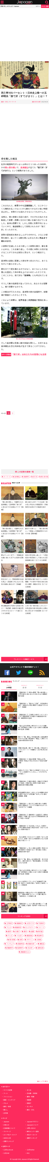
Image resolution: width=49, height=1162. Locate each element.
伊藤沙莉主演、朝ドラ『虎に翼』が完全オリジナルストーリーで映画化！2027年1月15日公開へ (33, 750)
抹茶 (20, 940)
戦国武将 (18, 927)
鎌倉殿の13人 (25, 952)
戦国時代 (26, 477)
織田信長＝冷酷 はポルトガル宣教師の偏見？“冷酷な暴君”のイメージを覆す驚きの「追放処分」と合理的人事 (32, 894)
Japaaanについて (32, 1125)
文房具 (39, 940)
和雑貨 (29, 1100)
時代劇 (40, 931)
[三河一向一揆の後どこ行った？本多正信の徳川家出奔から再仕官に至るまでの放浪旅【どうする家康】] (36, 597)
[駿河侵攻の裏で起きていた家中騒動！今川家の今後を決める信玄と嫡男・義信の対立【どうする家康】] (36, 570)
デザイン (30, 940)
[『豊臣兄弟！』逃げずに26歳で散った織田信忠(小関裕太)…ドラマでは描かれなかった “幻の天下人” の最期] (9, 808)
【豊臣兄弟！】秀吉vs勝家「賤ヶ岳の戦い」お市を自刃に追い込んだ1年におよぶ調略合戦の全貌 (32, 694)
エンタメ (30, 1106)
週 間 (24, 687)
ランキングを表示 (24, 916)
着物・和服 (30, 1096)
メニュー (2, 2)
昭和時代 (20, 948)
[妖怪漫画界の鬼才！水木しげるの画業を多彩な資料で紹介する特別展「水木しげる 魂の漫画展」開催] (9, 797)
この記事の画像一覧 (25, 471)
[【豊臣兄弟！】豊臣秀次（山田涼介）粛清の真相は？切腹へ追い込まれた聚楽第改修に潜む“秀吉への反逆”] (9, 819)
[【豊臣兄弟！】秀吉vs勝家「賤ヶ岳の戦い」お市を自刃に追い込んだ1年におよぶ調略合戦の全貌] (9, 696)
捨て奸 (35, 477)
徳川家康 (12, 940)
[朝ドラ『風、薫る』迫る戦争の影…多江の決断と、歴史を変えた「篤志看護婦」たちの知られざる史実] (9, 863)
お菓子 (17, 931)
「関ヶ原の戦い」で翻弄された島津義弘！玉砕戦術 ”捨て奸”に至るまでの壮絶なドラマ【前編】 (12, 532)
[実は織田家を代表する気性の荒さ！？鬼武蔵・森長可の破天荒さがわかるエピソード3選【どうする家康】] (12, 597)
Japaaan (24, 2)
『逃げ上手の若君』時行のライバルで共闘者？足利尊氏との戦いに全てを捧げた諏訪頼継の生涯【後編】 (33, 872)
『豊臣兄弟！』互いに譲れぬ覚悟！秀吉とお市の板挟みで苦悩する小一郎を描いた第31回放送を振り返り (33, 850)
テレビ (10, 935)
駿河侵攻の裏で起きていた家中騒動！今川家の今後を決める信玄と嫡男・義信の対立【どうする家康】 (36, 583)
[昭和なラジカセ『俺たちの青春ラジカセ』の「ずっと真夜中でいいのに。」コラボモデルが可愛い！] (9, 774)
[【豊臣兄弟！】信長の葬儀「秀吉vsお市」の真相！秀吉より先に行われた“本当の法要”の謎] (9, 763)
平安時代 (41, 923)
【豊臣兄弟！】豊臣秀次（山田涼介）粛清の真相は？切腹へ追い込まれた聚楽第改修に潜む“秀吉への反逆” (33, 816)
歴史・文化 (4, 102)
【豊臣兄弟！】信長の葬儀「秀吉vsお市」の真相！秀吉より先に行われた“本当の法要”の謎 (33, 761)
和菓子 (29, 1103)
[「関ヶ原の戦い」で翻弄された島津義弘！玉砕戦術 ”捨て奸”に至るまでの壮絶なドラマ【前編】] (12, 520)
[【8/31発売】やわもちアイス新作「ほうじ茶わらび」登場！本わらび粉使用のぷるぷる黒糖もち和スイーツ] (9, 841)
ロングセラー (29, 927)
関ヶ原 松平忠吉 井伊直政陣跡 (24, 339)
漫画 (32, 931)
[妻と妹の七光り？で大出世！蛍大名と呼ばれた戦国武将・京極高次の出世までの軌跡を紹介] (36, 493)
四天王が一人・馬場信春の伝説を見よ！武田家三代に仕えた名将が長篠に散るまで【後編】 (12, 581)
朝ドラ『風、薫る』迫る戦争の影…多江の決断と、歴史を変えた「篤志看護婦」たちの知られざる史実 (33, 861)
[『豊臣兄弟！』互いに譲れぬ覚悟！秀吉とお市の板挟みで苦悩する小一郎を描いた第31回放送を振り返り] (9, 852)
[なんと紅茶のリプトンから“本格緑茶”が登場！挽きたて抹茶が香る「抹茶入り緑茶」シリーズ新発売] (9, 886)
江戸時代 (9, 923)
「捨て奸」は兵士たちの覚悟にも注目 (24, 354)
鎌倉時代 (10, 948)
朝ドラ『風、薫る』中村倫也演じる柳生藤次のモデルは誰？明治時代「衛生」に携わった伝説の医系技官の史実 (33, 738)
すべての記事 (7, 1090)
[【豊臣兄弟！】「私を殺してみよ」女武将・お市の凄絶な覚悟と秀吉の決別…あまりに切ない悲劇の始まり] (9, 830)
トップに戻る (43, 1081)
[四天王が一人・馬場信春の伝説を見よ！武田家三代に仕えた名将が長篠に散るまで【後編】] (12, 570)
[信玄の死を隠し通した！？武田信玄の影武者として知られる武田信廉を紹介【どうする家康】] (36, 546)
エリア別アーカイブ (10, 1135)
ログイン (38, 6)
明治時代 (40, 935)
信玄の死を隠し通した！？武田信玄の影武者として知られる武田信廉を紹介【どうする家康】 (36, 557)
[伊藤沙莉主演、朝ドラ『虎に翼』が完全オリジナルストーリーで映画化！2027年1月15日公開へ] (9, 752)
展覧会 (42, 944)
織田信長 (30, 935)
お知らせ (6, 1125)
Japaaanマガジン (32, 1121)
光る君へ (30, 948)
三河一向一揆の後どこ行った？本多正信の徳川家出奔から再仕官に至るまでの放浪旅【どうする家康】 (36, 609)
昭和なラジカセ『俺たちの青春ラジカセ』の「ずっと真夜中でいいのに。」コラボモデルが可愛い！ (33, 772)
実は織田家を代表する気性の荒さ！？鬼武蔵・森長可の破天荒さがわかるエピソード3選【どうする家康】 (12, 609)
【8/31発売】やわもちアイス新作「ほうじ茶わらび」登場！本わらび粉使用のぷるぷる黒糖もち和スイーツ (33, 839)
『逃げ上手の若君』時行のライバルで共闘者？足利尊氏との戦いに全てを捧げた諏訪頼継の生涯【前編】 (33, 727)
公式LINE (30, 672)
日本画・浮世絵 (32, 1093)
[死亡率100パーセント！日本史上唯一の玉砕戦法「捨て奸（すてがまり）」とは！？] (24, 75)
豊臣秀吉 (21, 944)
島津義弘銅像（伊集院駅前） (24, 201)
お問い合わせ (31, 1128)
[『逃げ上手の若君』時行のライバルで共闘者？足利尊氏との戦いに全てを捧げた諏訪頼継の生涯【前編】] (9, 730)
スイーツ (41, 927)
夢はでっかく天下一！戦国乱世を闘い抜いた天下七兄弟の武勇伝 (12, 557)
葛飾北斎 (41, 948)
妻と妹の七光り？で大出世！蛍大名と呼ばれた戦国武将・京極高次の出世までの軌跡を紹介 (36, 504)
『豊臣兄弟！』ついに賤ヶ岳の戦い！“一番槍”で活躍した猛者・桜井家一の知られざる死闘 (32, 905)
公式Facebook (7, 672)
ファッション (7, 1096)
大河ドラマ (30, 923)
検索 (46, 2)
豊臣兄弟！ (32, 944)
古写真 (5, 1113)
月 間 (40, 687)
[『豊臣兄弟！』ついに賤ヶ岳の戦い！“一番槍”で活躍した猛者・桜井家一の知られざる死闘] (9, 908)
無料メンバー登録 (33, 1131)
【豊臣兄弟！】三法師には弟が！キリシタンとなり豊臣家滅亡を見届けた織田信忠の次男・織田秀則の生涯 (33, 716)
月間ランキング (8, 1141)
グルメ (5, 1103)
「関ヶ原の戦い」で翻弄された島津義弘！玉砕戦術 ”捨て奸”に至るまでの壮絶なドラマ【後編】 (12, 506)
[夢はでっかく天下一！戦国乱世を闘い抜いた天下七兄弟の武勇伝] (12, 546)
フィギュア (10, 944)
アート (5, 1093)
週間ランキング (32, 1138)
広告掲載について (9, 1128)
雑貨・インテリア (9, 1100)
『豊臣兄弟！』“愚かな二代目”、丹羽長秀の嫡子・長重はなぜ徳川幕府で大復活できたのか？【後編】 (33, 705)
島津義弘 (17, 477)
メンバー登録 (45, 6)
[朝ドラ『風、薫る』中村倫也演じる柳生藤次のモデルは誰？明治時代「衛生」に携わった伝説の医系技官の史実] (9, 741)
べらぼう (19, 935)
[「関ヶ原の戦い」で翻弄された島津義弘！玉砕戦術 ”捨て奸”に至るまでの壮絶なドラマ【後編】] (12, 493)
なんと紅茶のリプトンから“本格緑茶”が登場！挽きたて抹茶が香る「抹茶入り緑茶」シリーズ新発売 (33, 883)
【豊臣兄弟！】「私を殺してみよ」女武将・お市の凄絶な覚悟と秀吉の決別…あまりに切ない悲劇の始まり (33, 827)
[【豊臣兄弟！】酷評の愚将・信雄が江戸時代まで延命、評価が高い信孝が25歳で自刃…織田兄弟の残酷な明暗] (9, 785)
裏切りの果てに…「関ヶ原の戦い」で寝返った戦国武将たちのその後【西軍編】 (36, 531)
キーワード (12, 102)
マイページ (7, 1131)
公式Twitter (18, 672)
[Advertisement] (24, 34)
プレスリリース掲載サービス (24, 659)
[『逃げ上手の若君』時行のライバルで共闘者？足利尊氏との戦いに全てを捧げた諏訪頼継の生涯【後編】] (9, 874)
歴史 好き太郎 (36, 102)
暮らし (5, 1110)
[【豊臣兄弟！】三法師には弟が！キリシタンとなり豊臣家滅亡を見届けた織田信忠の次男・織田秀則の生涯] (9, 719)
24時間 (9, 687)
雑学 (9, 931)
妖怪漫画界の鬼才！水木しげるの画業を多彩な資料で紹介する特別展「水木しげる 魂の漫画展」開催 (33, 794)
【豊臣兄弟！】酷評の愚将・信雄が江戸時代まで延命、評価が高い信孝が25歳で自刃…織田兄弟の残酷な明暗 (33, 783)
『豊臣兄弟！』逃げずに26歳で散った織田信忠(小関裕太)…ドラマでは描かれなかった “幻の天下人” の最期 (32, 805)
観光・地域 (7, 1106)
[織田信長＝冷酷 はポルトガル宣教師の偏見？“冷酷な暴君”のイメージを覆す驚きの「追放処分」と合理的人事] (9, 897)
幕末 (25, 931)
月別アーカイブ (32, 1135)
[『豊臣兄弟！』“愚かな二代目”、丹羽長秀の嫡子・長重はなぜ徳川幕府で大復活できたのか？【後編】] (9, 708)
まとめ (29, 1090)
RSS (42, 672)
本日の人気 (7, 1138)
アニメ (8, 927)
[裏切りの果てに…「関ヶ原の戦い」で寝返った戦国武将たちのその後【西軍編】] (36, 520)
